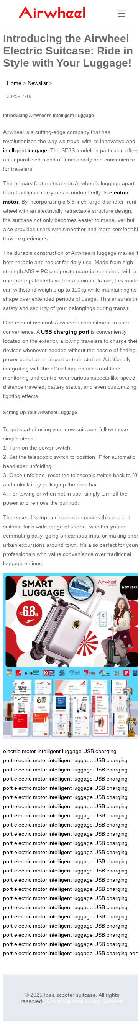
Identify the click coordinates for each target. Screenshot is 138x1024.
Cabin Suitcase (65, 1001)
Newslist (38, 83)
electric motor (19, 751)
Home (14, 83)
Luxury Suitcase (104, 1001)
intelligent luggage (25, 150)
